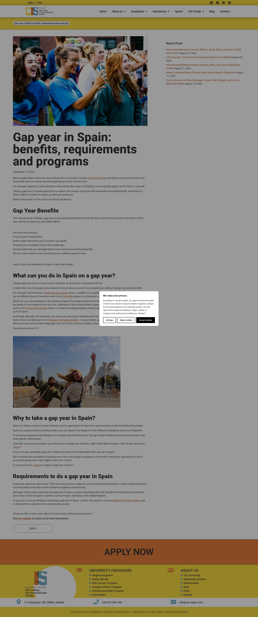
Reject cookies (126, 320)
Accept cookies (145, 320)
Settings (109, 320)
